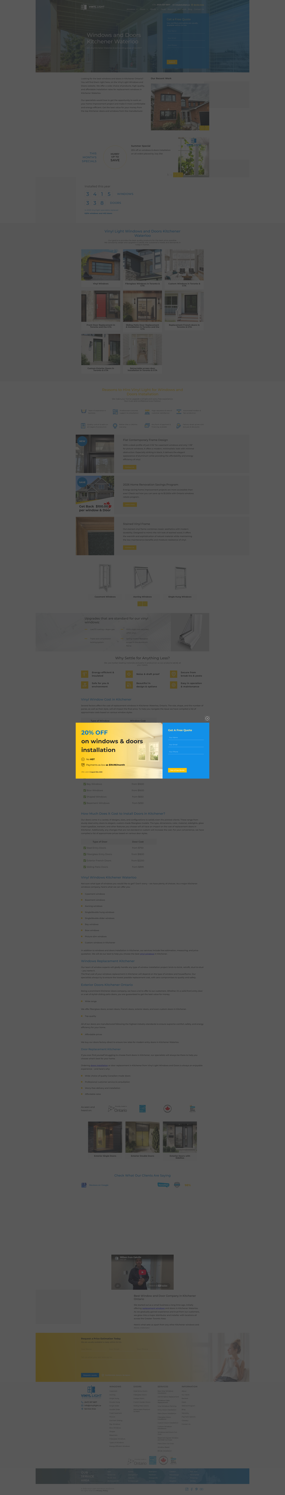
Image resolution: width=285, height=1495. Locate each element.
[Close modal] (207, 718)
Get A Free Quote (177, 770)
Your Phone (173, 752)
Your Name (173, 737)
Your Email (173, 744)
